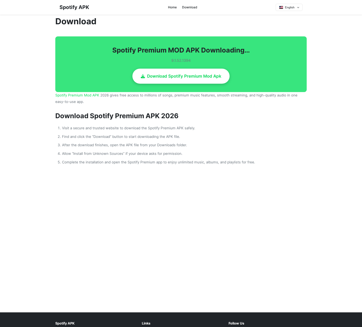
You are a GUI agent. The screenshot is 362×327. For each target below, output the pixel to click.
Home (172, 7)
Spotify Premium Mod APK (77, 95)
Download (189, 7)
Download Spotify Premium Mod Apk (184, 76)
